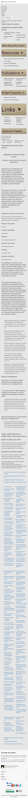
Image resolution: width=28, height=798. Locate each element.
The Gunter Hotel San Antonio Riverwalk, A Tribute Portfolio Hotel (21, 554)
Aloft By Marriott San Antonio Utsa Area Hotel (9, 578)
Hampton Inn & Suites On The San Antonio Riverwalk (8, 668)
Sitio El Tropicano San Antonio (20, 646)
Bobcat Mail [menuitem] (4, 8)
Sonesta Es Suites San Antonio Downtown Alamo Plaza (20, 652)
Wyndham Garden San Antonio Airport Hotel (21, 706)
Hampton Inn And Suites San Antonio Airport (9, 674)
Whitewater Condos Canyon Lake (21, 701)
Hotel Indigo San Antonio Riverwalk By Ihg (20, 611)
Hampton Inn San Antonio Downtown (9, 678)
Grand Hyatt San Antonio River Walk (9, 504)
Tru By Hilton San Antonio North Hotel (21, 697)
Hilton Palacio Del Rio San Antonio (8, 518)
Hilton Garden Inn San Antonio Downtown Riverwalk (8, 513)
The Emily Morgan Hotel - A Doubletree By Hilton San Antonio (21, 547)
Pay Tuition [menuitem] (4, 9)
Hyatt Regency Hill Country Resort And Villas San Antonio (9, 560)
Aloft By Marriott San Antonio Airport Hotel (9, 572)
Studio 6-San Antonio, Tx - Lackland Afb (19, 678)
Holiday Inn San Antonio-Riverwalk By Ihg (20, 572)
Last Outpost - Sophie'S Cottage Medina (20, 500)
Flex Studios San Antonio (10, 741)
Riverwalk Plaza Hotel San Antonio (20, 642)
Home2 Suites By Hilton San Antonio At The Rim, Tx (20, 583)
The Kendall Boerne (21, 733)
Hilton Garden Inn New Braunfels (8, 684)
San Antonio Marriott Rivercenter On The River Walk (21, 532)
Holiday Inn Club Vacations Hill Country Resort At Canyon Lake (8, 528)
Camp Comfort (8, 486)
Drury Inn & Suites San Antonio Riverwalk (8, 619)
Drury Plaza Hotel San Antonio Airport (9, 623)
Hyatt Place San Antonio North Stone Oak (21, 617)
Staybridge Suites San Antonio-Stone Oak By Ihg (20, 673)
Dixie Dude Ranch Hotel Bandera (8, 614)
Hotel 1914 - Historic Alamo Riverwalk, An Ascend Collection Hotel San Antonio (8, 541)
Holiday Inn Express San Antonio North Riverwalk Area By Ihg (9, 701)
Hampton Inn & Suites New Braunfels (8, 663)
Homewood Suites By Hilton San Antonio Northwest (9, 534)
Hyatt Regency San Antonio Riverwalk (9, 564)
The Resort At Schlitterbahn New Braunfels (20, 687)
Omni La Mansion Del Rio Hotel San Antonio (20, 521)
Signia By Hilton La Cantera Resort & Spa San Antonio (21, 541)
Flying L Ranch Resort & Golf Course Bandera (8, 654)
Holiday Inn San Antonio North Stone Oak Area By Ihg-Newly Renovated (9, 707)
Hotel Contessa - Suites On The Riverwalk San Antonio (8, 548)
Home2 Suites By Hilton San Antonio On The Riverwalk (20, 595)
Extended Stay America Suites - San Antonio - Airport (9, 729)
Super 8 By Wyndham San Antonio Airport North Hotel (20, 729)
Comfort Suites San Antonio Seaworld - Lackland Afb (9, 494)
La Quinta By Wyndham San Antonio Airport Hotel (20, 627)
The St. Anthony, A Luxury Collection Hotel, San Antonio (20, 560)
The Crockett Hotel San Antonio (21, 683)
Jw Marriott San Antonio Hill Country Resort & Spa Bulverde (21, 494)
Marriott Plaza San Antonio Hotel (20, 505)
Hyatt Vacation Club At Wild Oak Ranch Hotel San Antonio (21, 488)
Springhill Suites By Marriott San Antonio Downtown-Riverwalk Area (21, 667)
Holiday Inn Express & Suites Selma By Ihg (9, 694)
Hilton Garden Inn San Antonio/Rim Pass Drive (8, 689)
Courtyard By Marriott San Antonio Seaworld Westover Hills (9, 609)
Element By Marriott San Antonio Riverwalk (9, 633)
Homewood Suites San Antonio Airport (21, 606)
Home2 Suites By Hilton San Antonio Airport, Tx (20, 578)
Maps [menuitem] (2, 12)
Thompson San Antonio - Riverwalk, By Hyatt (15, 482)
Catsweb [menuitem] (3, 11)
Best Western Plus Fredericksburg (9, 582)
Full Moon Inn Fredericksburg (8, 658)
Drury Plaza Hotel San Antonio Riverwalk (8, 500)
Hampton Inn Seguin (9, 681)
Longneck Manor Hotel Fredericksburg (14, 480)
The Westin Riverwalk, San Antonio (19, 565)
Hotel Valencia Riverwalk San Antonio (8, 554)
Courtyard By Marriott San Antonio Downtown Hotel (9, 591)
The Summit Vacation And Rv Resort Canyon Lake (21, 693)
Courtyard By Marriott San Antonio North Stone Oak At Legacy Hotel (9, 597)
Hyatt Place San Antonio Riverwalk (20, 621)
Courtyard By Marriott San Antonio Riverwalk (9, 603)
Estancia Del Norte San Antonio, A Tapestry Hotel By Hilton (9, 640)
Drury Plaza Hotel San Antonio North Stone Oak (8, 628)
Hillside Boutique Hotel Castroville (8, 508)
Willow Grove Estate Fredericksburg (13, 744)
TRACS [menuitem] (3, 15)
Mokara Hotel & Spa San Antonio (21, 516)
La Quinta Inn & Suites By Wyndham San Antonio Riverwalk (21, 633)
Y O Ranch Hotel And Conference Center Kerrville (21, 711)
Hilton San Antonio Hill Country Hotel (8, 522)
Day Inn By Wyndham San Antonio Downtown (9, 724)
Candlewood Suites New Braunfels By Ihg (9, 719)
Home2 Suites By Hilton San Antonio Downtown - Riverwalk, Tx (20, 589)
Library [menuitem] (3, 14)
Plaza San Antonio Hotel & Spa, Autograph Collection (21, 526)
